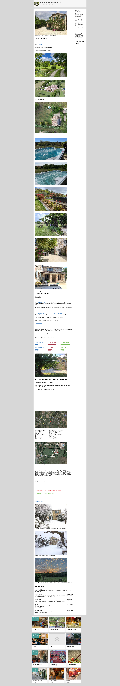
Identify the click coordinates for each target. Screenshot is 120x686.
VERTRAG (62, 349)
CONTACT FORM (50, 347)
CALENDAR (50, 345)
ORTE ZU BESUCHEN (64, 340)
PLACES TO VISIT (51, 340)
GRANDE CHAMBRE (41, 302)
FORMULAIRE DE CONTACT (39, 347)
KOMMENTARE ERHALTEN (65, 342)
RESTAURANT (50, 350)
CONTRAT (36, 349)
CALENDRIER (37, 345)
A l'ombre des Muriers (50, 2)
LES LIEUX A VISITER (38, 340)
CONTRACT (50, 349)
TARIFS (36, 344)
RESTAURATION (37, 350)
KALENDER (62, 345)
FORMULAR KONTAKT (64, 347)
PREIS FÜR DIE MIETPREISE (65, 344)
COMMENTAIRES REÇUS (39, 342)
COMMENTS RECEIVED (52, 342)
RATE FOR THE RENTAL (52, 344)
